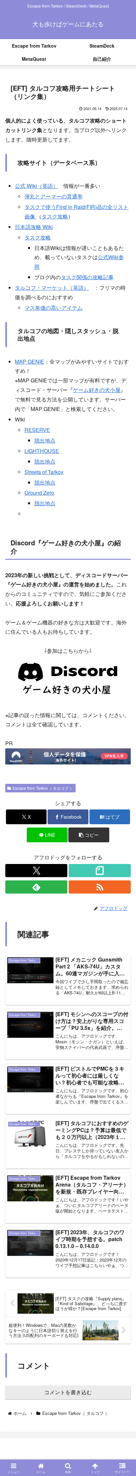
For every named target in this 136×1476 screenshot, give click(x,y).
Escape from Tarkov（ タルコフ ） (43, 788)
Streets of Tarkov (43, 472)
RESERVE (37, 430)
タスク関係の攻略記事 (87, 277)
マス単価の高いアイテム (53, 307)
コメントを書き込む (68, 1392)
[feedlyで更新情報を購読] (36, 887)
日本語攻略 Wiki (34, 227)
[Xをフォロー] (36, 870)
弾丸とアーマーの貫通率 (53, 196)
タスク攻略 (55, 216)
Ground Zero (39, 492)
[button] (88, 835)
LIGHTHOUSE (41, 451)
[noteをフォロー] (100, 870)
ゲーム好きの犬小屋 (96, 390)
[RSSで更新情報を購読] (100, 887)
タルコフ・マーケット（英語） (52, 287)
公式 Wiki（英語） (36, 186)
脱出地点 (44, 440)
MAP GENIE (29, 361)
